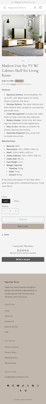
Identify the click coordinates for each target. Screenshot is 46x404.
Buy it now (23, 226)
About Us (9, 316)
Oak (7, 201)
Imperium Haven (26, 399)
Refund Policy (10, 363)
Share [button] (6, 235)
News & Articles (11, 327)
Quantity (5, 206)
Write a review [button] (23, 259)
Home (7, 311)
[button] (4, 7)
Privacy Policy (11, 352)
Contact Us (9, 321)
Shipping (13, 84)
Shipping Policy (11, 358)
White (17, 201)
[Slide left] (17, 60)
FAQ (6, 332)
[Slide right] (28, 60)
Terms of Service (12, 347)
